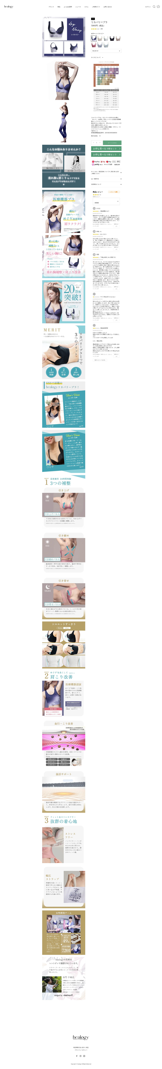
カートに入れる (112, 142)
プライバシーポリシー (81, 1050)
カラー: (97, 33)
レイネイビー (94, 38)
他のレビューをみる (100, 360)
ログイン (148, 7)
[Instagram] (80, 1056)
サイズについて (96, 57)
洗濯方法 (96, 179)
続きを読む (94, 136)
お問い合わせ (108, 7)
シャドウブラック (112, 38)
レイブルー (100, 45)
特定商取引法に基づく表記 (81, 1047)
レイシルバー (106, 45)
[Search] (154, 7)
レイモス (106, 38)
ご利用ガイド (96, 7)
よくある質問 (68, 7)
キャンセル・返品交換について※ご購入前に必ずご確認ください (105, 172)
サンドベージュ (118, 38)
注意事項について (96, 184)
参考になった (116, 225)
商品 (59, 7)
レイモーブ (100, 38)
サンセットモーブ (94, 45)
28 (101, 29)
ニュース (78, 7)
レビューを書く (114, 192)
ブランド (51, 7)
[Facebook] (77, 1056)
